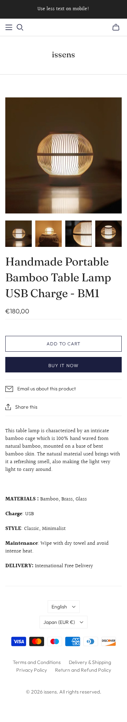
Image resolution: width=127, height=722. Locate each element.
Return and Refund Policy (83, 670)
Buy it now (63, 365)
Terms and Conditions (37, 662)
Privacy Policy (31, 670)
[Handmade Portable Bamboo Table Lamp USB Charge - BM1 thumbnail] (18, 234)
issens (63, 54)
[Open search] (20, 27)
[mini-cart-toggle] (116, 27)
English (59, 606)
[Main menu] (8, 27)
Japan (59, 622)
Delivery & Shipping (90, 662)
